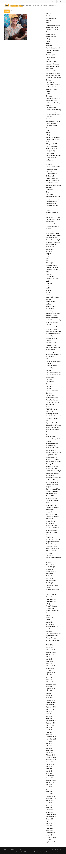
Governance (49, 189)
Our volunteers (50, 395)
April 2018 (49, 791)
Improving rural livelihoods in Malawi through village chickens (53, 233)
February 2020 (50, 755)
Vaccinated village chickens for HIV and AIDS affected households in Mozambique (52, 518)
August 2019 (50, 764)
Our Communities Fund (53, 372)
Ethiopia (48, 132)
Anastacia (49, 46)
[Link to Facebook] (52, 1)
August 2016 (50, 821)
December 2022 (51, 702)
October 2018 (50, 778)
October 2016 (50, 819)
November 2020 (51, 739)
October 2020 (50, 741)
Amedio (48, 43)
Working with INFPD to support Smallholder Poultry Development (53, 542)
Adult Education (51, 551)
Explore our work (51, 148)
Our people (49, 384)
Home (48, 210)
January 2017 (50, 812)
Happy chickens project (53, 199)
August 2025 (50, 654)
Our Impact (49, 379)
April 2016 (49, 828)
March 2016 (49, 830)
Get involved (50, 608)
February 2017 (50, 810)
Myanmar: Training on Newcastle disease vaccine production (53, 315)
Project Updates (51, 638)
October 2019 (50, 762)
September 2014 (51, 842)
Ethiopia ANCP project (53, 137)
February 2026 (50, 650)
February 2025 (50, 666)
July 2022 (49, 711)
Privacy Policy (50, 411)
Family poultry (50, 151)
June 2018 (49, 787)
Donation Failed (51, 123)
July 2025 (49, 657)
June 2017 (49, 803)
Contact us (49, 96)
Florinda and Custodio (53, 167)
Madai (48, 288)
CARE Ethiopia (50, 82)
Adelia (48, 23)
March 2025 (49, 663)
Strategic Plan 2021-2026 (54, 452)
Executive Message (51, 146)
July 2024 (49, 675)
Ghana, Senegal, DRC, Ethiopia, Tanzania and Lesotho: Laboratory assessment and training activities (53, 182)
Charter (48, 91)
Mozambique (50, 308)
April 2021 (49, 732)
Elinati (48, 130)
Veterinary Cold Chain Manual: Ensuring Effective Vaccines (53, 530)
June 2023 (49, 693)
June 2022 (49, 714)
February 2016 (50, 832)
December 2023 (51, 684)
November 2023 (51, 686)
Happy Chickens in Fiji (53, 196)
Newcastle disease (51, 343)
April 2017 (49, 807)
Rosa (47, 434)
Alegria (48, 41)
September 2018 (51, 780)
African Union (50, 34)
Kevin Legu (49, 263)
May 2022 (49, 716)
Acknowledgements (52, 18)
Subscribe (49, 562)
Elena (47, 128)
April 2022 (49, 718)
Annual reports (50, 57)
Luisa (47, 285)
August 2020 (50, 743)
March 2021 (49, 734)
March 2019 (49, 773)
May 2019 (49, 771)
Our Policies (49, 386)
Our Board (49, 370)
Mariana (48, 299)
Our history (49, 555)
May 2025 (49, 659)
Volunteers (49, 569)
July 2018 (49, 785)
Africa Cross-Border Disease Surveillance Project (52, 30)
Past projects (50, 404)
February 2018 (50, 796)
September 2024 (51, 673)
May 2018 (49, 789)
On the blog (49, 631)
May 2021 (49, 730)
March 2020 (49, 753)
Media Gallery (50, 301)
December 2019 (51, 757)
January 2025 (50, 668)
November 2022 (51, 705)
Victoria (48, 535)
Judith (48, 258)
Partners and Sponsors (53, 402)
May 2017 (49, 805)
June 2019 (49, 769)
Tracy (47, 503)
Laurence (49, 274)
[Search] (11, 11)
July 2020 (49, 746)
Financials (49, 164)
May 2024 (49, 677)
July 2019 (49, 766)
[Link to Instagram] (58, 1)
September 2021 (51, 723)
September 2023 (51, 689)
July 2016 (49, 823)
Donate (48, 119)
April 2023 (49, 698)
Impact (48, 615)
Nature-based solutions (53, 331)
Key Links (49, 553)
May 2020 (49, 748)
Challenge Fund (51, 87)
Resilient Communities (53, 640)
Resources (49, 432)
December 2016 (51, 814)
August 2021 (50, 725)
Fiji (47, 162)
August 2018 (50, 782)
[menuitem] (6, 5)
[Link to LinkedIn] (55, 1)
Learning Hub (50, 276)
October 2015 (50, 839)
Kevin (47, 260)
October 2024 (50, 670)
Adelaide (48, 20)
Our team (49, 388)
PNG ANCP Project (51, 409)
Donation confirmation (53, 121)
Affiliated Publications (53, 25)
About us (49, 16)
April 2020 (49, 750)
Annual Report (50, 55)
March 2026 (49, 647)
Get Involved (50, 176)
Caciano (48, 80)
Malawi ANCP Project (52, 297)
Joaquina (48, 254)
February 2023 (50, 700)
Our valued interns (52, 391)
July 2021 (49, 727)
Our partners (50, 381)
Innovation (49, 617)
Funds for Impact (51, 173)
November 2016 (51, 817)
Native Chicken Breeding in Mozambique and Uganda (53, 322)
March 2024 (49, 679)
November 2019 (51, 759)
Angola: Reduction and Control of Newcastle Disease (53, 50)
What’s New (49, 537)
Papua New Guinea (52, 397)
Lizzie (47, 281)
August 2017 (50, 801)
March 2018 (49, 794)
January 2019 (50, 775)
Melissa (48, 304)
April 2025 (49, 661)
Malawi (48, 292)
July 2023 (49, 691)
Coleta (48, 94)
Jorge (47, 256)
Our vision (49, 393)
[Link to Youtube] (60, 1)
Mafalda (48, 290)
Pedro (48, 407)
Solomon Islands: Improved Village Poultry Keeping (54, 439)
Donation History (51, 126)
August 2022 (50, 709)
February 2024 (50, 682)
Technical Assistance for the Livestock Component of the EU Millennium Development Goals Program (54, 482)
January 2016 (50, 835)
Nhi (47, 359)
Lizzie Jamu (49, 283)
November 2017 (51, 798)
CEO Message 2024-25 (53, 84)
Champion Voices (51, 89)
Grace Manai (50, 194)
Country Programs (51, 107)
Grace (47, 192)
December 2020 (51, 737)
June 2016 (49, 826)
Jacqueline (49, 251)
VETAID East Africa (51, 525)
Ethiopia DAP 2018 (52, 144)
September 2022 (51, 707)
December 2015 (51, 837)
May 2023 (49, 695)
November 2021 (51, 721)
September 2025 (51, 652)
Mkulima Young (51, 306)
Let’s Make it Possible (52, 279)
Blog (47, 59)
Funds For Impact (51, 606)
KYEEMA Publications (52, 589)
